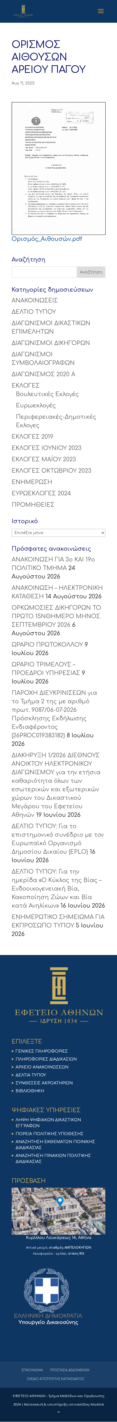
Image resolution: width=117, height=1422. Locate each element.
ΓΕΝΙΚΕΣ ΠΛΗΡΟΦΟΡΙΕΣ (42, 1051)
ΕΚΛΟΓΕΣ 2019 (32, 437)
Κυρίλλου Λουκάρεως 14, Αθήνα (58, 1238)
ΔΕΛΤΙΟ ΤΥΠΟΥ (34, 312)
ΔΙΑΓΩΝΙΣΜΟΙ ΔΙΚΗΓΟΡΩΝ (51, 343)
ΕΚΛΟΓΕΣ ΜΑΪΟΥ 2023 (44, 459)
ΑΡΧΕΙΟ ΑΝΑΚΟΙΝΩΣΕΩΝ (42, 1067)
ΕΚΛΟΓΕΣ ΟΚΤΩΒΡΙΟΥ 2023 (51, 471)
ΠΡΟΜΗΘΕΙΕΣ (33, 505)
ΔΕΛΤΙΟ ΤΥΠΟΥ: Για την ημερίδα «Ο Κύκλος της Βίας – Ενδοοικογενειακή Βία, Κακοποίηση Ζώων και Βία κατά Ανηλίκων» (56, 888)
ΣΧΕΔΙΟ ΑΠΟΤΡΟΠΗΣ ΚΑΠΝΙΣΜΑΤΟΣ (55, 1379)
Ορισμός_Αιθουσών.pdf (47, 239)
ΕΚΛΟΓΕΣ (26, 385)
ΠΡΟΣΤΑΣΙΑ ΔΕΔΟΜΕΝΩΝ (69, 1370)
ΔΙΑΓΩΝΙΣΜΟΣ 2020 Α (43, 374)
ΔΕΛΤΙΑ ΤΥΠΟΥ (31, 1075)
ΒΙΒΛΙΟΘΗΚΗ (30, 1091)
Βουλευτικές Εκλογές (47, 394)
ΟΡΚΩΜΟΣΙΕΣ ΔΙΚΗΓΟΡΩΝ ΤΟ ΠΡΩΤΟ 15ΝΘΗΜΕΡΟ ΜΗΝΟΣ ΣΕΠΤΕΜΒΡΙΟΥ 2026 (56, 616)
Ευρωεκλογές (36, 405)
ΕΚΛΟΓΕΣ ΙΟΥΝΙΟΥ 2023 (47, 448)
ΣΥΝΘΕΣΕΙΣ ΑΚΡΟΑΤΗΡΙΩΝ (44, 1083)
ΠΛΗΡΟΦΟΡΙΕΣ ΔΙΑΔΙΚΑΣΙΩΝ (46, 1059)
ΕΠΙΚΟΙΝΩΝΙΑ (32, 1370)
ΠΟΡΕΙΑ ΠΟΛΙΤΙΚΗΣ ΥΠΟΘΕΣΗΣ (49, 1134)
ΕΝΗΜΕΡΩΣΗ (32, 482)
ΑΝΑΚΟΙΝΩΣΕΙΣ (35, 300)
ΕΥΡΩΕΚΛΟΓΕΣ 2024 (41, 493)
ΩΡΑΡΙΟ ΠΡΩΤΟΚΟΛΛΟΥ (47, 644)
